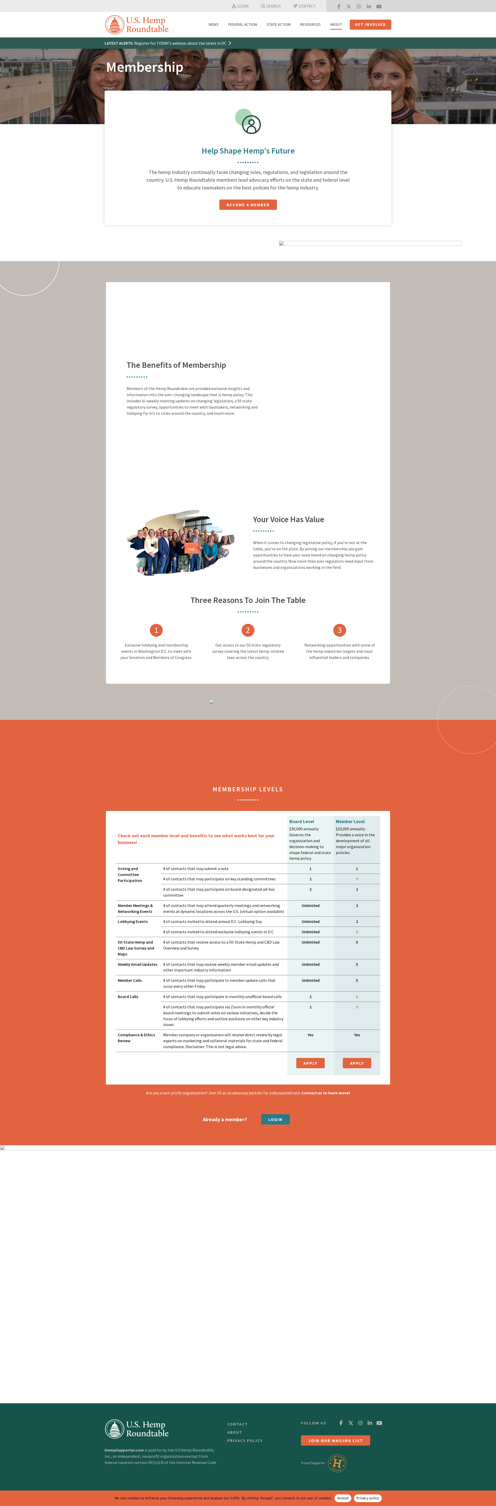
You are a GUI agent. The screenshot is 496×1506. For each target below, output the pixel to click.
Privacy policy (368, 1498)
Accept (343, 1498)
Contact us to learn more (325, 1092)
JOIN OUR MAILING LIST (335, 1440)
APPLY (310, 1063)
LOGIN (275, 1119)
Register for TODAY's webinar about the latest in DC (180, 43)
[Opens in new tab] (338, 6)
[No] (489, 1498)
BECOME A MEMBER (248, 204)
